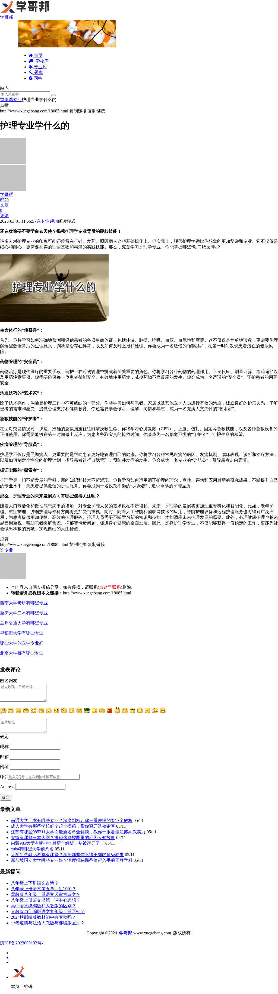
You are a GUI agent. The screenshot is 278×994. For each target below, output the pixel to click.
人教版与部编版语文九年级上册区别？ (48, 911)
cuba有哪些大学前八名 (32, 849)
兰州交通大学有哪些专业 (24, 623)
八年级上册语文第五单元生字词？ (43, 888)
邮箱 (4, 756)
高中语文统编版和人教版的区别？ (43, 906)
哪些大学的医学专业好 (21, 643)
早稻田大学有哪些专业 (21, 633)
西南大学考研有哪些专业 (24, 603)
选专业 (15, 99)
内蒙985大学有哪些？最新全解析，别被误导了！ (57, 843)
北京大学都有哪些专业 (21, 653)
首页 (38, 55)
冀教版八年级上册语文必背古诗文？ (45, 894)
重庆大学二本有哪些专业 (24, 613)
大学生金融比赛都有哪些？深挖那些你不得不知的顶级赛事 (67, 854)
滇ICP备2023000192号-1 (22, 943)
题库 (38, 72)
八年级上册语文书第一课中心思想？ (45, 900)
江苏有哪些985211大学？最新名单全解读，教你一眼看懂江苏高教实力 (78, 832)
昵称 (4, 746)
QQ (3, 776)
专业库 (40, 66)
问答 (37, 78)
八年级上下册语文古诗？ (35, 883)
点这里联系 (110, 587)
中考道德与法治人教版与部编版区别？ (48, 923)
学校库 (41, 61)
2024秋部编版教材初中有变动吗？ (43, 917)
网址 (4, 766)
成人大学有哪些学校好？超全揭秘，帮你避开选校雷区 (63, 826)
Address (7, 786)
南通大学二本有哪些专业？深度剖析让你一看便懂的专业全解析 (71, 820)
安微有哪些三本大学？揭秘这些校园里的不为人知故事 (63, 837)
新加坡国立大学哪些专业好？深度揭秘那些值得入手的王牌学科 (71, 860)
